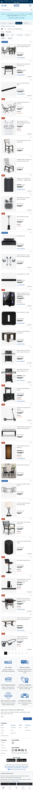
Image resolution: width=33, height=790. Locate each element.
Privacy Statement (8, 767)
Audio (13, 26)
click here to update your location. (16, 17)
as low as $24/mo (21, 401)
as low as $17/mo (21, 630)
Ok (8, 784)
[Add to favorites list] (30, 42)
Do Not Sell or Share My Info (16, 769)
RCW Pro (3, 742)
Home (5, 766)
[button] (6, 2)
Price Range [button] (19, 35)
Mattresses (26, 23)
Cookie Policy (25, 767)
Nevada (13, 725)
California (28, 725)
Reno (12, 730)
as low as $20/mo (21, 189)
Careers (3, 745)
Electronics (18, 23)
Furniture (3, 23)
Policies (26, 766)
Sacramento (28, 730)
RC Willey (3, 26)
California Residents (17, 767)
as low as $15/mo (21, 57)
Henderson (13, 727)
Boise (20, 727)
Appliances (11, 23)
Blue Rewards (4, 750)
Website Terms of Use (19, 766)
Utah (2, 725)
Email (2, 716)
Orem (2, 733)
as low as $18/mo (21, 323)
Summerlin (13, 733)
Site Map (24, 769)
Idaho (20, 725)
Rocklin (26, 727)
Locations (4, 723)
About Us (3, 753)
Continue (27, 718)
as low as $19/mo (21, 344)
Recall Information (11, 766)
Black (3, 38)
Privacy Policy (16, 781)
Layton (2, 730)
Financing (3, 748)
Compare (29, 76)
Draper (2, 727)
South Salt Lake (4, 735)
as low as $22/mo (21, 94)
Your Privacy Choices (25, 784)
